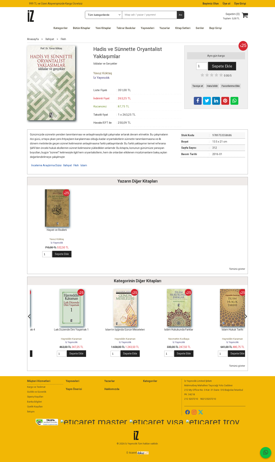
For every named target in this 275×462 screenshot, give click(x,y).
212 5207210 (191, 398)
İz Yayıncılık (57, 242)
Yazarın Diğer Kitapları (137, 181)
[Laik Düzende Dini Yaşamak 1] (57, 290)
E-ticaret (132, 452)
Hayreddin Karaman (56, 338)
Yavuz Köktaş (57, 239)
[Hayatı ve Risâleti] (57, 191)
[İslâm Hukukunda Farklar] (164, 290)
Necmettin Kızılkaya (164, 338)
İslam (83, 165)
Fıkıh (76, 165)
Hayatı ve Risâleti (57, 229)
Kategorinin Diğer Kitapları (137, 281)
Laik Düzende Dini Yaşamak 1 (56, 329)
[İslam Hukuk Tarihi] (217, 290)
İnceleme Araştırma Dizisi (46, 165)
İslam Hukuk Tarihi (218, 329)
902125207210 (208, 398)
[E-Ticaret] (143, 452)
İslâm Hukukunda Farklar (164, 329)
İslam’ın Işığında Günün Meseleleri (110, 329)
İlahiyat (67, 165)
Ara (180, 15)
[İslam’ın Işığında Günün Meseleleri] (110, 290)
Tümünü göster (237, 268)
